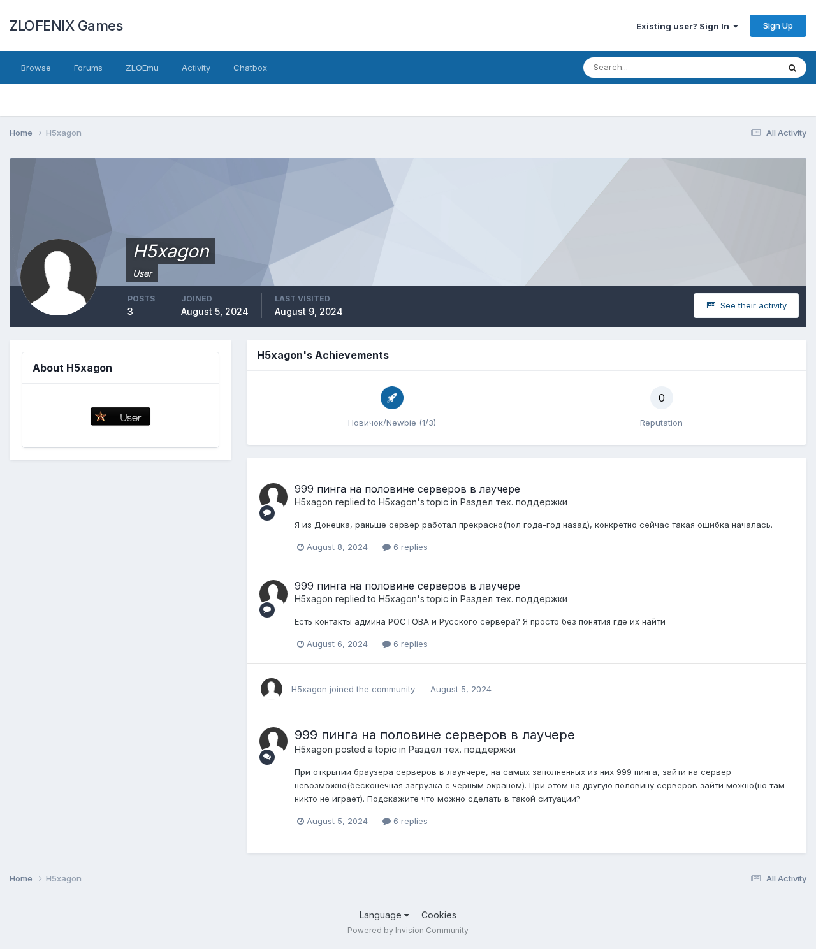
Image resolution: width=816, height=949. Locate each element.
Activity (196, 67)
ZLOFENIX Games (66, 25)
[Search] (792, 67)
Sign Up (778, 25)
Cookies (438, 914)
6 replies (409, 547)
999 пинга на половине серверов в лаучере (407, 488)
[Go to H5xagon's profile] (273, 497)
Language (382, 914)
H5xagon (314, 501)
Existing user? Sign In (684, 26)
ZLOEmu (142, 67)
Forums (88, 67)
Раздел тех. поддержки (513, 501)
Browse (36, 67)
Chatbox (250, 67)
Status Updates (732, 67)
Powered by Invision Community (408, 930)
